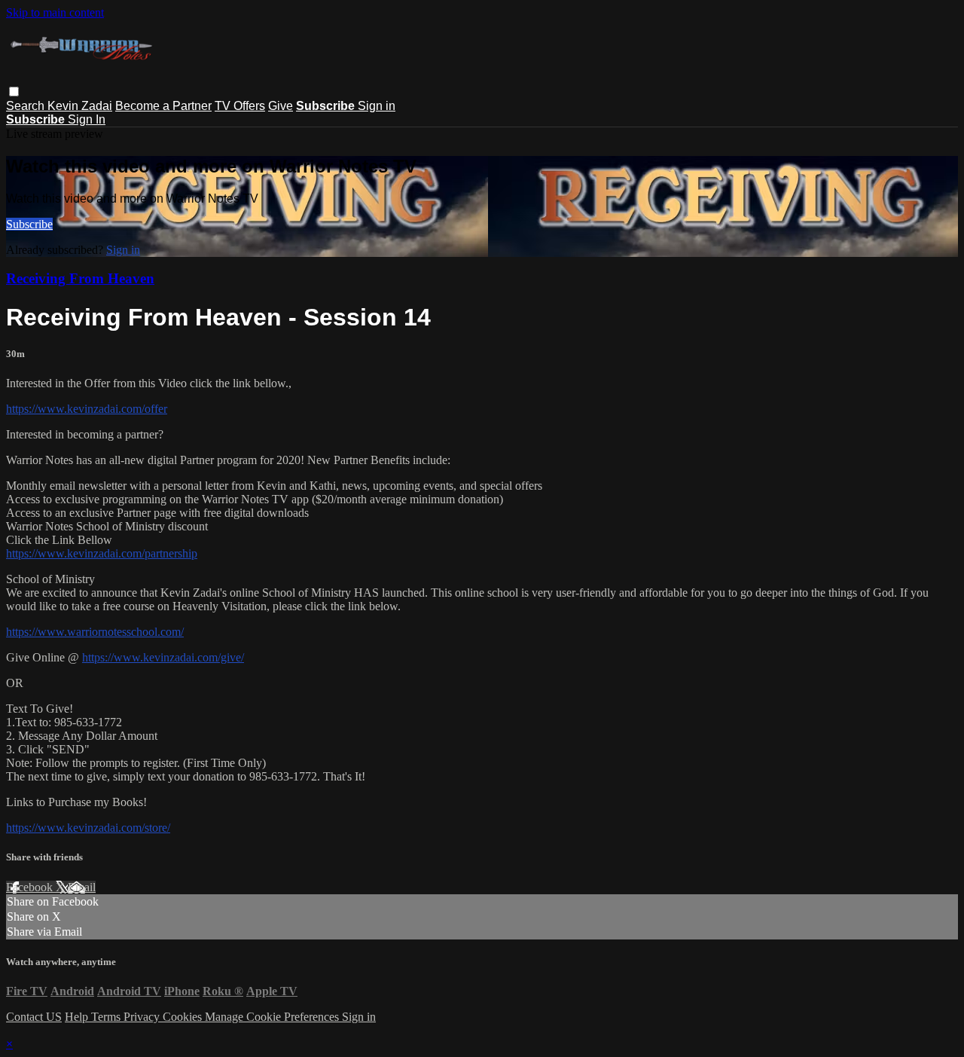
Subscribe (29, 224)
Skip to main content (55, 12)
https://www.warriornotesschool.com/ (95, 631)
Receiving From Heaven (80, 278)
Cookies (184, 1016)
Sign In (86, 119)
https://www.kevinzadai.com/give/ (163, 657)
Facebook (31, 887)
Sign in (376, 105)
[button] (14, 91)
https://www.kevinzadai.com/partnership (101, 553)
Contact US (34, 1016)
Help (78, 1016)
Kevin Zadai (79, 105)
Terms (107, 1016)
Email (82, 887)
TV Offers (240, 105)
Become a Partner (163, 105)
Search (26, 105)
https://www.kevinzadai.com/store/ (88, 827)
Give (280, 105)
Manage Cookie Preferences (273, 1016)
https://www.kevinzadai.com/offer (86, 408)
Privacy (143, 1016)
